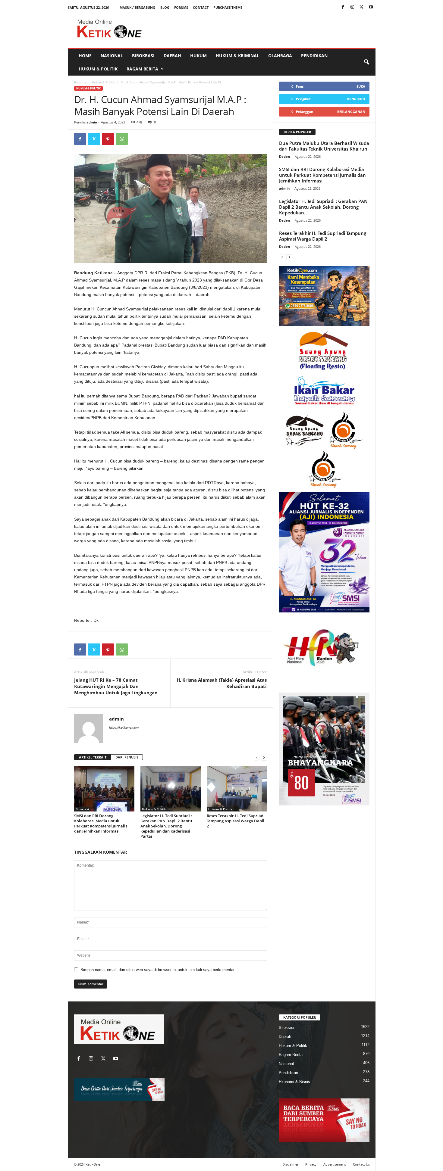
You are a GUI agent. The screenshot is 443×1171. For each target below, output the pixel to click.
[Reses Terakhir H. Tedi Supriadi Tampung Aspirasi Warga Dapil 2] (237, 788)
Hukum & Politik (98, 69)
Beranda (80, 82)
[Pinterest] (108, 139)
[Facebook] (343, 7)
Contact (201, 7)
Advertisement (334, 1164)
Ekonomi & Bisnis (294, 1081)
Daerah (172, 55)
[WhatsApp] (122, 139)
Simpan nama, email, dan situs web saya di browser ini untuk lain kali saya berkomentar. (157, 969)
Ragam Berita (142, 69)
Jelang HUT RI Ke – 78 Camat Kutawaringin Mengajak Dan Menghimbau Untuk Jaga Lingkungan (116, 686)
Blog (164, 7)
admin (91, 122)
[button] (366, 62)
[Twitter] (361, 7)
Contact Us (361, 1164)
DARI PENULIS (126, 757)
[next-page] (264, 757)
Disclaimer (290, 1164)
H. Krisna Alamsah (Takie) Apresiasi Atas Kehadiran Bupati (222, 683)
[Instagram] (352, 7)
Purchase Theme (227, 7)
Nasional (112, 55)
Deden (284, 156)
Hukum (198, 55)
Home (85, 55)
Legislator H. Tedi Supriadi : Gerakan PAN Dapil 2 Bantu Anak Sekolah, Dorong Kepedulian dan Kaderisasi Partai (166, 826)
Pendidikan (314, 55)
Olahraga (280, 55)
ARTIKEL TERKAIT (92, 757)
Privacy (310, 1164)
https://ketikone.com (124, 727)
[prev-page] (257, 757)
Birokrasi (143, 55)
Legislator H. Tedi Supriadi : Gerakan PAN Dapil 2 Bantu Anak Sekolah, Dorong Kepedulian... (323, 207)
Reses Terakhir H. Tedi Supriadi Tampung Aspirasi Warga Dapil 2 (236, 821)
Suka (361, 86)
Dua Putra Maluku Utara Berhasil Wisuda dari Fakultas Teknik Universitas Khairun (324, 146)
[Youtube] (371, 7)
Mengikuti (356, 99)
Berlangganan (351, 111)
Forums (181, 7)
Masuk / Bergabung (137, 7)
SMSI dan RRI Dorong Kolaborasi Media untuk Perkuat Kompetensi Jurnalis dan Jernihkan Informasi (100, 823)
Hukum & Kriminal (237, 55)
